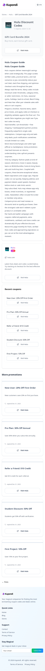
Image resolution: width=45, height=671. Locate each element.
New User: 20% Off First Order (20, 298)
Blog (3, 615)
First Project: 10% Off (16, 353)
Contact (5, 629)
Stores (4, 14)
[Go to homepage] (10, 5)
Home (4, 612)
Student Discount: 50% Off (18, 340)
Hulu (11, 14)
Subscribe (37, 650)
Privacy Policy (7, 635)
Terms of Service (8, 632)
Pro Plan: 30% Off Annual (17, 312)
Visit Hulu (24, 50)
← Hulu (5, 582)
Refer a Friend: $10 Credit (18, 326)
